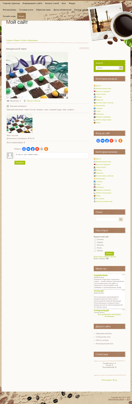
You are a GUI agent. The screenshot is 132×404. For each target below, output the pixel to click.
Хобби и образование (29, 40)
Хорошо (100, 242)
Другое (98, 86)
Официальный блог (104, 333)
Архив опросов (110, 257)
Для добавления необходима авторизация (109, 315)
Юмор (98, 123)
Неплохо (100, 245)
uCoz (128, 399)
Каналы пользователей (104, 201)
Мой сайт (17, 22)
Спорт (98, 111)
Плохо (99, 248)
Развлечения (100, 105)
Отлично (100, 239)
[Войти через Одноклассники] (46, 149)
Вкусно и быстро (33, 101)
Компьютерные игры (103, 88)
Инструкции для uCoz (104, 343)
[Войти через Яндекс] (37, 149)
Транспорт (100, 114)
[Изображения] (19, 123)
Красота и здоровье (103, 91)
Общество (99, 100)
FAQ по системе (102, 340)
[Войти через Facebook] (33, 149)
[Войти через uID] (24, 149)
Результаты (98, 257)
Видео (16, 40)
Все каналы (100, 198)
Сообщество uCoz (103, 337)
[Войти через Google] (42, 149)
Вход (115, 380)
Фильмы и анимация (103, 117)
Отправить (20, 163)
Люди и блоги (101, 94)
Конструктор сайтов (116, 399)
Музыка (99, 97)
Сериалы (99, 108)
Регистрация (106, 380)
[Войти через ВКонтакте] (28, 149)
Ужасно (100, 251)
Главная (9, 40)
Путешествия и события (104, 103)
